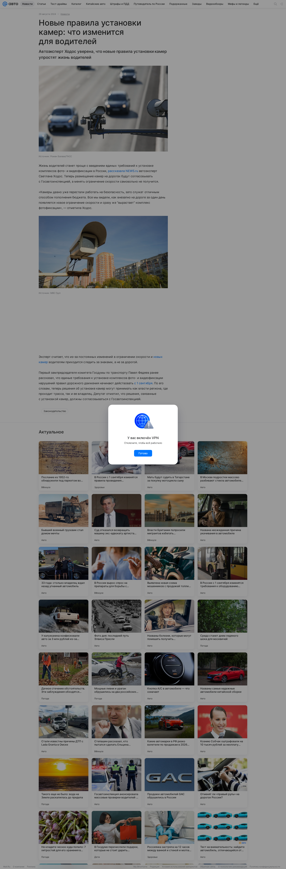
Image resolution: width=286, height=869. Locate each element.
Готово (143, 453)
